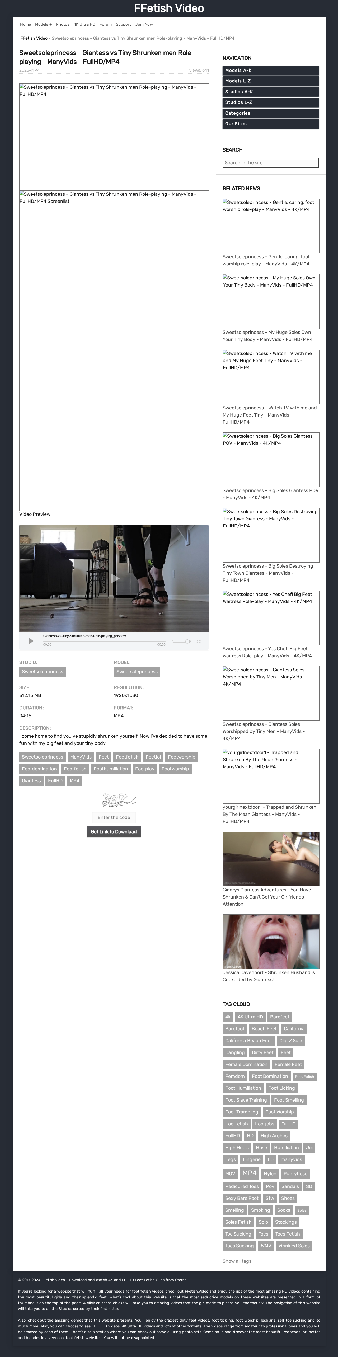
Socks (283, 1210)
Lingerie (252, 1159)
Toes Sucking (239, 1246)
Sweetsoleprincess (42, 672)
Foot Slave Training (246, 1100)
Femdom (235, 1076)
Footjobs (264, 1124)
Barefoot (235, 1029)
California (294, 1029)
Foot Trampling (241, 1112)
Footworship (175, 769)
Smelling (234, 1210)
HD (250, 1136)
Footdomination (39, 769)
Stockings (286, 1222)
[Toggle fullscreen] (198, 641)
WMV (266, 1246)
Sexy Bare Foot (242, 1198)
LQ (271, 1159)
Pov (270, 1186)
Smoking (260, 1210)
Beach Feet (264, 1029)
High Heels (237, 1147)
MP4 (74, 781)
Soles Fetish (238, 1222)
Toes (263, 1234)
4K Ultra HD (250, 1017)
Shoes (288, 1198)
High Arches (274, 1136)
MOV (230, 1174)
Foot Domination (270, 1076)
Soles (302, 1210)
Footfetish (75, 769)
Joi (309, 1147)
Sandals (290, 1186)
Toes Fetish (287, 1234)
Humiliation (286, 1147)
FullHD (55, 781)
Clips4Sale (290, 1041)
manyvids (291, 1159)
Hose (261, 1147)
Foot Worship (279, 1112)
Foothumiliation (111, 769)
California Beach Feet (248, 1041)
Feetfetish (127, 757)
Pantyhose (295, 1174)
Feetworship (181, 757)
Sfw (270, 1198)
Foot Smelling (289, 1100)
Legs (230, 1159)
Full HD (288, 1123)
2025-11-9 (29, 70)
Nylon (270, 1174)
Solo (263, 1222)
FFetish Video (169, 8)
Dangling (235, 1052)
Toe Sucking (238, 1234)
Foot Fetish (304, 1076)
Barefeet (279, 1017)
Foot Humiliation (243, 1088)
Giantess (31, 781)
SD (309, 1186)
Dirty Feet (263, 1052)
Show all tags (237, 1261)
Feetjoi (153, 757)
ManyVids (81, 757)
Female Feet (288, 1064)
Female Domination (246, 1064)
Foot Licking (281, 1088)
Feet (104, 757)
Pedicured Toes (242, 1186)
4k (228, 1017)
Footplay (144, 769)
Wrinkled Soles (294, 1246)
